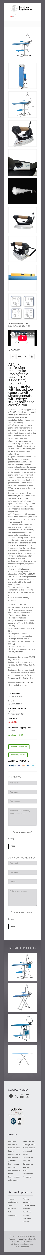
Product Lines (13, 1202)
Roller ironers (13, 1180)
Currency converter (16, 714)
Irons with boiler (14, 1154)
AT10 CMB (17, 1018)
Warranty (26, 1215)
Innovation (12, 1209)
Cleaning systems (29, 1145)
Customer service (29, 1205)
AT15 (14, 957)
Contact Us (12, 1215)
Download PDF (16, 696)
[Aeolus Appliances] (22, 8)
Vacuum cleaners (29, 1148)
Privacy (11, 839)
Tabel (13, 731)
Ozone (25, 1170)
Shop (10, 1205)
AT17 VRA (17, 987)
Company (11, 1199)
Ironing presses (14, 1177)
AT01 (14, 1049)
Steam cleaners (28, 1141)
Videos (11, 1212)
